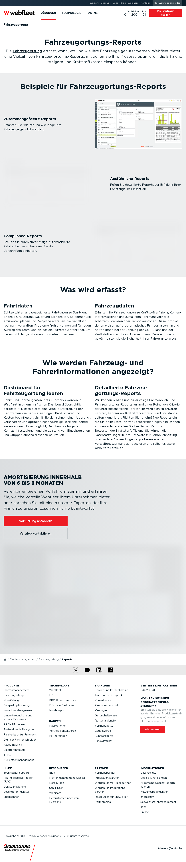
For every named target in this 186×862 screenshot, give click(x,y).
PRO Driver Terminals (62, 700)
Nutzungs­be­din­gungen (154, 791)
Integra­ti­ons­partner (107, 777)
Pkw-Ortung (11, 700)
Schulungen (56, 787)
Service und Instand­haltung (111, 690)
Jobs (143, 807)
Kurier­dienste (103, 700)
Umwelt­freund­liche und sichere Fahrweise (18, 717)
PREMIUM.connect (15, 724)
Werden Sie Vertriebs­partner (113, 782)
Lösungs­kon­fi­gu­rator (16, 791)
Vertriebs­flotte (104, 725)
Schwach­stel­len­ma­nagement (158, 801)
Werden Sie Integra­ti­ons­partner (110, 789)
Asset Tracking (13, 744)
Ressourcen (56, 782)
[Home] (5, 659)
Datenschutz (148, 772)
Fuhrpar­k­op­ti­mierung (17, 705)
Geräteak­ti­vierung (15, 786)
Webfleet (10, 404)
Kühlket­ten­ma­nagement (19, 760)
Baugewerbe (103, 730)
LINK (52, 695)
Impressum (147, 796)
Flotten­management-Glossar (67, 777)
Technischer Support (16, 772)
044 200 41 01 (149, 690)
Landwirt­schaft (104, 740)
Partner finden (58, 735)
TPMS (7, 754)
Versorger (101, 710)
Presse (144, 812)
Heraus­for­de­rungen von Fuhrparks (64, 800)
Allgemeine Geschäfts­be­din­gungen (158, 784)
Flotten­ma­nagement (23, 659)
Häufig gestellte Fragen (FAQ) (18, 779)
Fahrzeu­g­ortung (27, 51)
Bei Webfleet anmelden (167, 2)
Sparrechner (11, 796)
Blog (52, 772)
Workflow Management (18, 710)
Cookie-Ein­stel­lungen (153, 777)
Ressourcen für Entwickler (111, 796)
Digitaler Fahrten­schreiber (20, 739)
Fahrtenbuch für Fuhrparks (20, 734)
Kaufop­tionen (57, 725)
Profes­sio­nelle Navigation (19, 729)
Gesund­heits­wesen (106, 715)
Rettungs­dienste (105, 720)
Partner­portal (103, 801)
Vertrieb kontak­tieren (62, 730)
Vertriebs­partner (105, 772)
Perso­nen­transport (106, 705)
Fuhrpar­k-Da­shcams (61, 705)
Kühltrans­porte (104, 735)
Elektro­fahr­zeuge (14, 749)
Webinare (55, 793)
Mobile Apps (57, 710)
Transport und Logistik (109, 695)
